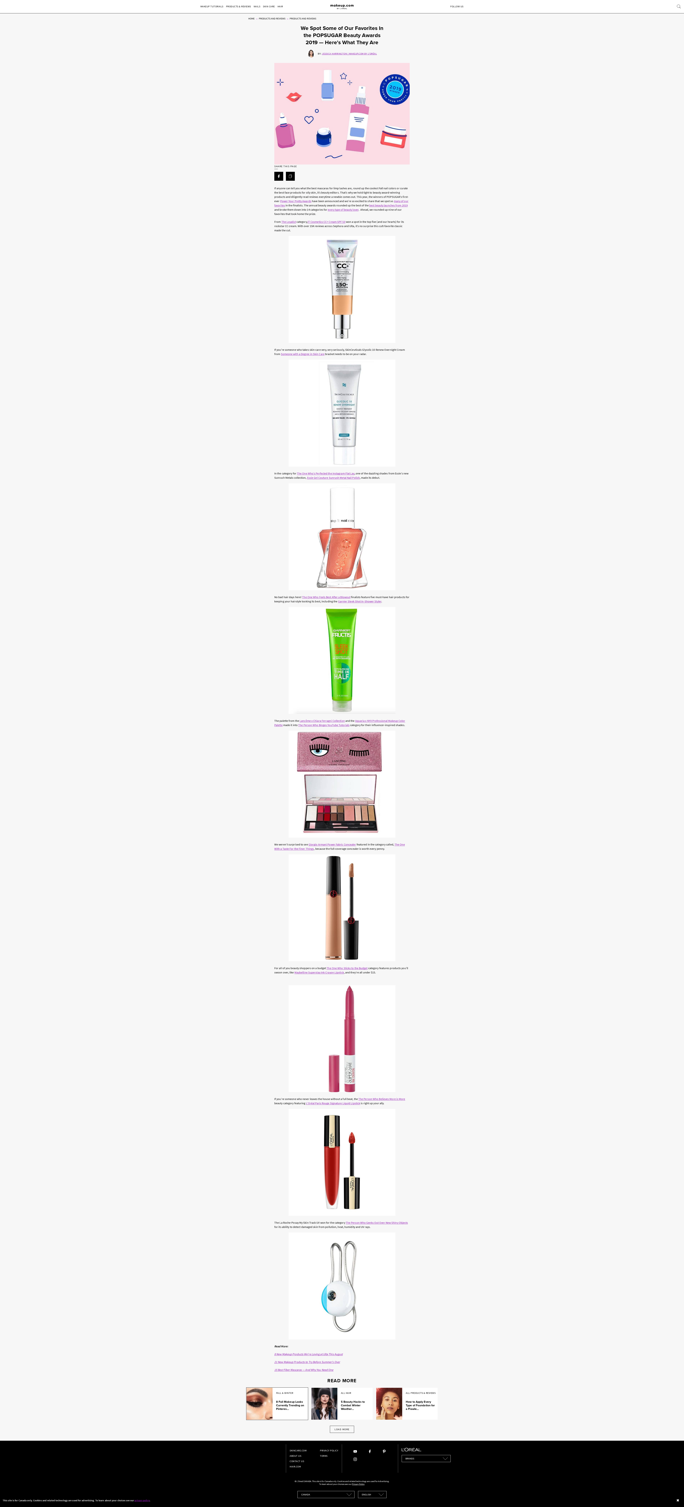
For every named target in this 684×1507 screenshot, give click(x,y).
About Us (295, 1455)
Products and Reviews (272, 18)
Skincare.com (298, 1450)
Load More (342, 1429)
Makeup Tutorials (211, 6)
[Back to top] (676, 1499)
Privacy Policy (329, 1450)
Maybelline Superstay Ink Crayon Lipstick (319, 972)
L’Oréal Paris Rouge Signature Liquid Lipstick (333, 1103)
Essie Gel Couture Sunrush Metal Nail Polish (333, 477)
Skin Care (269, 6)
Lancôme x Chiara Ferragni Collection (322, 720)
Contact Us (297, 1461)
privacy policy (141, 1500)
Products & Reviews (238, 6)
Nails (257, 6)
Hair (280, 6)
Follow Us (456, 6)
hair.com (295, 1466)
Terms (324, 1455)
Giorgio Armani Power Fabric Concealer (332, 844)
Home (251, 18)
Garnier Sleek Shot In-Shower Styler (360, 601)
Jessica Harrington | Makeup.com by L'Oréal (349, 53)
